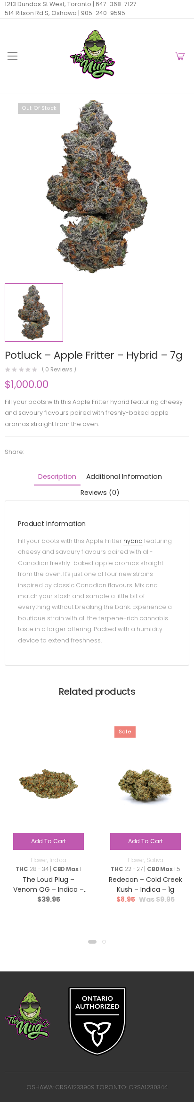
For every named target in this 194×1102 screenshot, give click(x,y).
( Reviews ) (59, 370)
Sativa (154, 860)
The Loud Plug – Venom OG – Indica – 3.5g (48, 889)
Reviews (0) (100, 492)
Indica (57, 860)
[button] (92, 942)
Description (57, 476)
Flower (39, 860)
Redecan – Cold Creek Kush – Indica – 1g (145, 884)
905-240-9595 (102, 13)
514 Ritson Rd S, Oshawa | (42, 13)
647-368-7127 (115, 4)
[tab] (57, 477)
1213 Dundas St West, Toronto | (49, 4)
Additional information (124, 476)
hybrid (133, 541)
